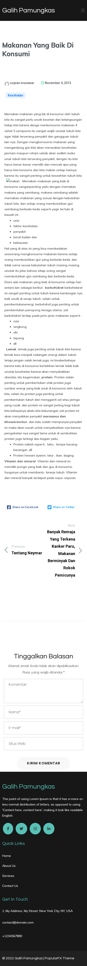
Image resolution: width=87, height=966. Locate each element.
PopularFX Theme (59, 958)
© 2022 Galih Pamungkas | (23, 958)
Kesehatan (15, 95)
